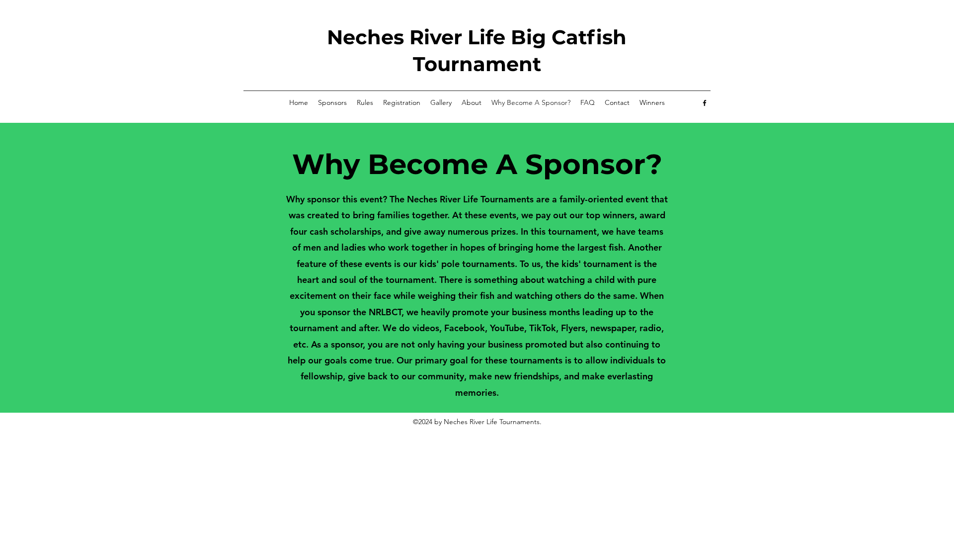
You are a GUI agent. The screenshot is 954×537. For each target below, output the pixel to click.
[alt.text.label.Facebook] (705, 103)
